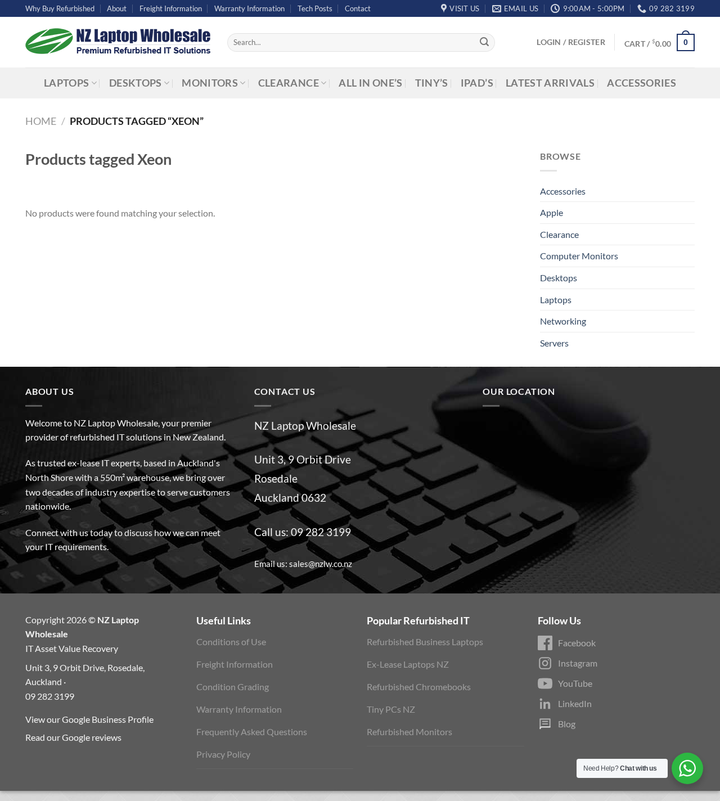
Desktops (135, 83)
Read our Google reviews (73, 737)
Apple (551, 212)
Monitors (210, 83)
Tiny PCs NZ (391, 709)
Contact (358, 8)
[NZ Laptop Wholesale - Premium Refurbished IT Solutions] (117, 42)
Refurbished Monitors (409, 731)
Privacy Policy (223, 754)
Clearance (288, 83)
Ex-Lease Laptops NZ (408, 664)
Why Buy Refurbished (59, 8)
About (117, 8)
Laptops (66, 83)
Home (40, 121)
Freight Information (171, 8)
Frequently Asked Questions (251, 731)
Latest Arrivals (550, 83)
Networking (563, 321)
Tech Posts (315, 8)
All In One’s (370, 83)
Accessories (641, 83)
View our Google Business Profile (89, 719)
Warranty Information (249, 8)
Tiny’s (431, 83)
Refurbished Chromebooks (419, 686)
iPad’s (477, 83)
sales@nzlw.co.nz (320, 564)
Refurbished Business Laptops (425, 641)
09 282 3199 (321, 532)
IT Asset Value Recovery (71, 648)
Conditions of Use (231, 641)
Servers (554, 343)
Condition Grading (232, 686)
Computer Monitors (579, 255)
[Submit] (484, 42)
